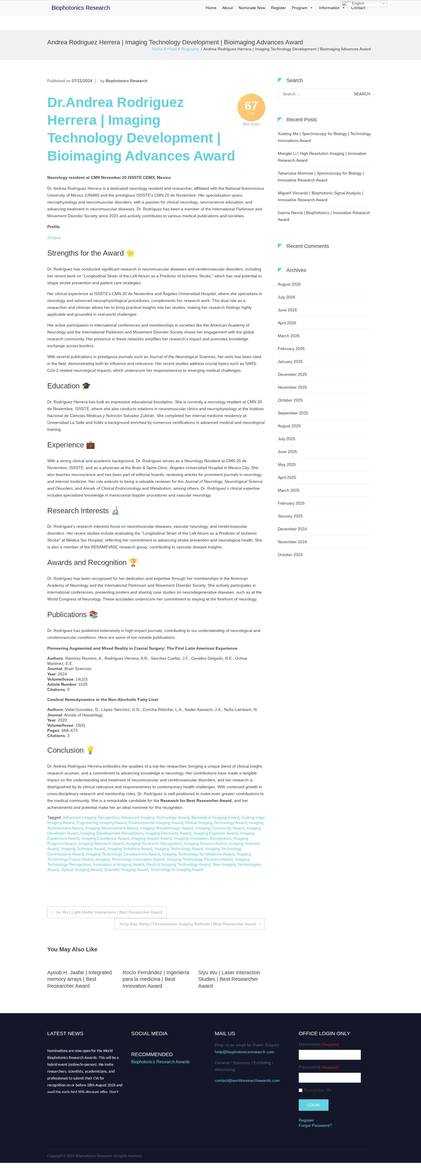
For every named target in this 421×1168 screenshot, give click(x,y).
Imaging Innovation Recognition (202, 838)
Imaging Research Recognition (154, 843)
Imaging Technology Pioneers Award (200, 859)
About (227, 7)
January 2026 (290, 361)
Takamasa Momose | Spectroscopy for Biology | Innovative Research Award (321, 176)
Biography (190, 49)
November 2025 (292, 387)
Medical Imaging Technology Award (178, 864)
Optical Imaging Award (81, 869)
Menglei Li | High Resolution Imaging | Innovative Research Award (322, 157)
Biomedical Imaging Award (215, 817)
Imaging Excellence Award (105, 838)
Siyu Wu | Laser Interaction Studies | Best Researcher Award (153, 979)
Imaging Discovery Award (168, 833)
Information (329, 7)
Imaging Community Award (219, 828)
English (357, 3)
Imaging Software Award (83, 848)
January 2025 (290, 516)
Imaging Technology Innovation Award (130, 859)
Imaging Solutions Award (129, 848)
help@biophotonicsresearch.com (244, 1052)
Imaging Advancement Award (111, 828)
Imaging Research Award (101, 843)
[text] (156, 492)
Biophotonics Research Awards (160, 1061)
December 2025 (292, 374)
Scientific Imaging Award (126, 869)
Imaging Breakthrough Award (166, 828)
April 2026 (287, 323)
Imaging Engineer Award (215, 833)
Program (300, 7)
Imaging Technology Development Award (123, 854)
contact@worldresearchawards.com (247, 1080)
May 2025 (287, 464)
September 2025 (293, 413)
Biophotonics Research (81, 8)
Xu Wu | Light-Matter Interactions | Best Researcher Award (109, 912)
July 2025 (286, 438)
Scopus (54, 237)
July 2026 (286, 297)
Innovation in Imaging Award (118, 864)
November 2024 (292, 541)
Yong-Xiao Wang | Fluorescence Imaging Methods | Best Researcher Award (187, 924)
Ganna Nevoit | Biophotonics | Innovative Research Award (324, 216)
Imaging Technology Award (178, 848)
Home (211, 7)
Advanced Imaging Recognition (91, 817)
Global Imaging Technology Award (216, 822)
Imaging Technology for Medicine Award (198, 854)
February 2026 (291, 348)
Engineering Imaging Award (101, 822)
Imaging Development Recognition (111, 833)
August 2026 (289, 284)
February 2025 (291, 503)
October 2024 (290, 554)
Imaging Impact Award (151, 838)
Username (319, 1044)
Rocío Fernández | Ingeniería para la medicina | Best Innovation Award (80, 979)
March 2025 (289, 490)
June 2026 (287, 310)
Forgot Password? (315, 1125)
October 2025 (290, 400)
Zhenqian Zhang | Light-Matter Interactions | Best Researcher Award (226, 979)
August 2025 (289, 426)
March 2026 (289, 335)
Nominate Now (252, 7)
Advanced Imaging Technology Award (155, 817)
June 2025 (287, 451)
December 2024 (292, 529)
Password (318, 1067)
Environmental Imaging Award (156, 822)
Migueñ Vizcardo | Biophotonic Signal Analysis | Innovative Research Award (320, 196)
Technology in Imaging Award (176, 869)
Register (278, 7)
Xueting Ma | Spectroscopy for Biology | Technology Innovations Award (324, 137)
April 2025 (287, 477)
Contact (358, 7)
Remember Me (318, 1090)
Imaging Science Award (205, 843)
